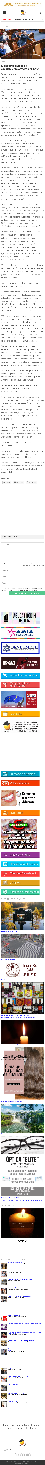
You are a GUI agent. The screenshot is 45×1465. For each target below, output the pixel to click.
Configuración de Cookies (21, 1463)
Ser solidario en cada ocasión (15, 1262)
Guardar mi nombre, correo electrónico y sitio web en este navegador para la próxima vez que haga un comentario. (22, 589)
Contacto (31, 1428)
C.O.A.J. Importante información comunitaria (19, 1315)
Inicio (6, 1425)
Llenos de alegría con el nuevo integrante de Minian (21, 1340)
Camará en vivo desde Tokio (8, 959)
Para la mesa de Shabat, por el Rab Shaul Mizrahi (20, 1296)
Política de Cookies (32, 1461)
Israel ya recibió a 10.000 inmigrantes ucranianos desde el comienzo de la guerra (21, 1200)
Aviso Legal (9, 1461)
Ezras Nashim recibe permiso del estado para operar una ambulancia (25, 1323)
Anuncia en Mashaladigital (25, 1425)
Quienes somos (15, 1428)
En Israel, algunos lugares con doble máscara (19, 1376)
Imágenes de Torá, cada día (14, 1401)
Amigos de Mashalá (13, 1368)
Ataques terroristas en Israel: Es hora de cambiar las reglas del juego (18, 1017)
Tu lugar (3, 979)
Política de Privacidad (19, 1461)
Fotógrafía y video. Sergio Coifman (9, 931)
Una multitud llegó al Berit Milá (16, 1393)
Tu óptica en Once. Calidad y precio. (10, 1197)
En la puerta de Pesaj (13, 1384)
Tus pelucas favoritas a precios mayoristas (11, 1101)
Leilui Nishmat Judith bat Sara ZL (9, 1045)
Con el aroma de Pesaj (13, 1271)
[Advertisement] (22, 508)
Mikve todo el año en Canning (8, 1133)
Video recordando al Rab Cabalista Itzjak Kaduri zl (20, 1287)
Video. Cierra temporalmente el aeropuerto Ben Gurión (21, 1279)
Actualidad (7, 27)
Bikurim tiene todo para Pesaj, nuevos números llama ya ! (15, 1015)
